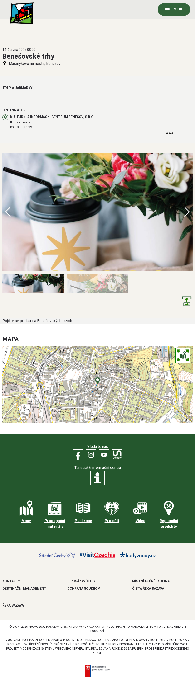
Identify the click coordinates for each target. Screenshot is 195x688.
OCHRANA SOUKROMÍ (84, 588)
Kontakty (11, 581)
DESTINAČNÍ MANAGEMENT (24, 588)
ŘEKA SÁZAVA (13, 605)
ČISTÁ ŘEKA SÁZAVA (148, 588)
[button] (187, 212)
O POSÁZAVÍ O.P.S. (81, 581)
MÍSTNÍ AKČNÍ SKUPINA (151, 581)
